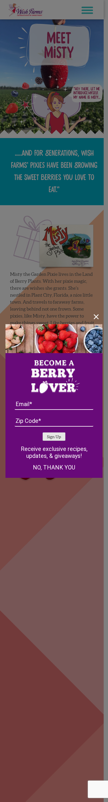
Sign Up (54, 437)
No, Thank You (54, 467)
